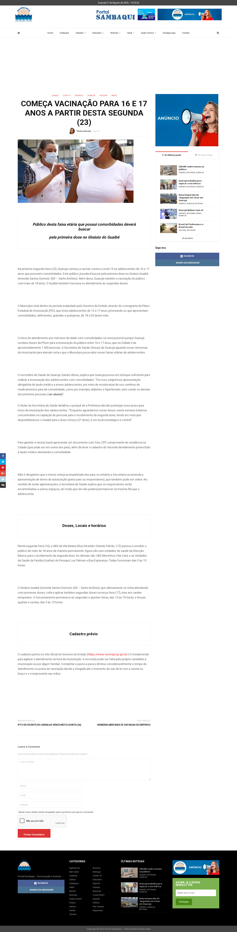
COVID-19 (66, 95)
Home (50, 33)
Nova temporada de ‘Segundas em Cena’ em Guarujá (191, 198)
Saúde (114, 95)
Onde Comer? (75, 899)
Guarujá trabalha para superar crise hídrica (190, 182)
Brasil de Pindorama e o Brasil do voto (191, 225)
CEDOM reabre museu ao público (191, 168)
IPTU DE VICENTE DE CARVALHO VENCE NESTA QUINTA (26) (49, 725)
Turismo (73, 914)
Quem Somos (147, 33)
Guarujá (91, 95)
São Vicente (98, 906)
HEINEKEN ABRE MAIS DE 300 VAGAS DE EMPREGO (123, 725)
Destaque (64, 33)
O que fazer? (99, 895)
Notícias (114, 33)
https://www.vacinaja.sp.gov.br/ (108, 654)
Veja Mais (187, 238)
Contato (186, 33)
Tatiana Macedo (83, 131)
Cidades (79, 33)
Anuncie (96, 868)
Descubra (96, 33)
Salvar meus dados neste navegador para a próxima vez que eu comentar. (56, 812)
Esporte (96, 883)
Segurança (98, 910)
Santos (72, 906)
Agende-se (74, 868)
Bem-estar (74, 872)
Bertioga (97, 872)
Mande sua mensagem (187, 263)
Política (96, 902)
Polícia (72, 902)
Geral (129, 33)
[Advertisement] (118, 69)
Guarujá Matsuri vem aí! (191, 210)
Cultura (182, 230)
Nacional (97, 891)
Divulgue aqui (169, 33)
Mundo (72, 891)
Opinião (96, 899)
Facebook (189, 256)
